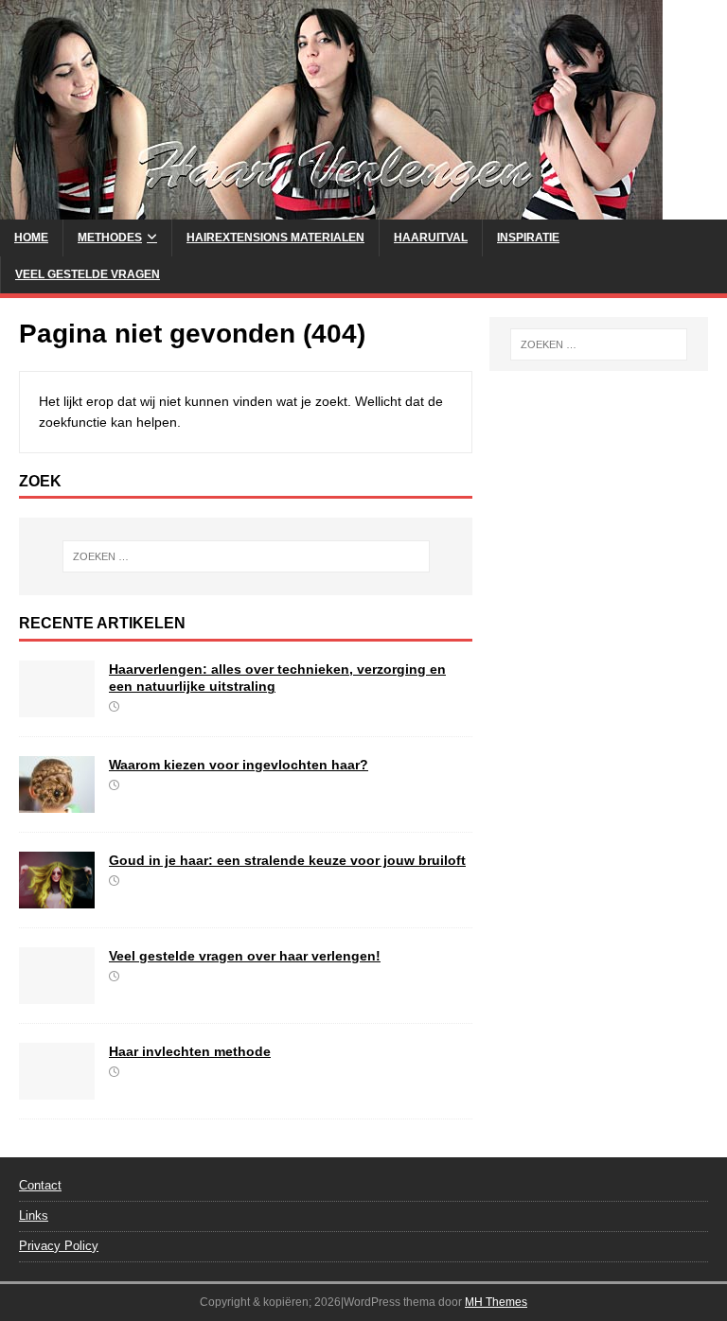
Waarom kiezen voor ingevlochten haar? (238, 764)
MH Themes (496, 1302)
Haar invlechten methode (190, 1051)
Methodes (110, 237)
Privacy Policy (58, 1246)
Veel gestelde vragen (87, 274)
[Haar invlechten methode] (57, 1089)
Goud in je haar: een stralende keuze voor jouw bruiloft (287, 860)
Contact (40, 1185)
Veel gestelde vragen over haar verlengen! (245, 955)
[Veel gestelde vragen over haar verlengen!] (57, 993)
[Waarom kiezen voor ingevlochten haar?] (57, 802)
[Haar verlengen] (331, 209)
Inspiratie (528, 237)
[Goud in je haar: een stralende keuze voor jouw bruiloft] (57, 898)
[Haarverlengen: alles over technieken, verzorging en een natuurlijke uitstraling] (57, 706)
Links (33, 1215)
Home (31, 237)
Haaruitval (431, 237)
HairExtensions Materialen (275, 237)
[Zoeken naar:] (246, 556)
